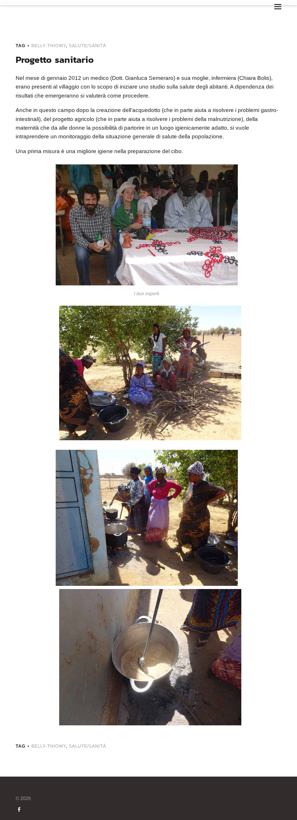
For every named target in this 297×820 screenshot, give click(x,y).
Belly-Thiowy (48, 45)
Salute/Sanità (87, 45)
